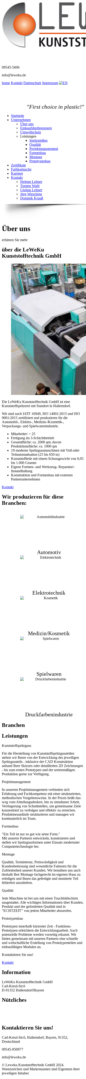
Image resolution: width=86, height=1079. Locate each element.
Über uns (26, 124)
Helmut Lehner (31, 182)
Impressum (50, 83)
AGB (6, 1018)
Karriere (17, 173)
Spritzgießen (38, 140)
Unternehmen (21, 120)
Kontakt (16, 83)
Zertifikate (18, 165)
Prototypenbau (39, 161)
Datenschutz (32, 83)
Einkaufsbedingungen (36, 128)
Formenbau (37, 153)
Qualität (35, 144)
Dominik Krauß (31, 198)
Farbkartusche (21, 169)
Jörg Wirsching (31, 194)
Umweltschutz (30, 132)
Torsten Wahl (29, 186)
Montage (35, 157)
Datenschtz (10, 1014)
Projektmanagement (43, 149)
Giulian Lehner (31, 190)
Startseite (17, 116)
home (6, 83)
